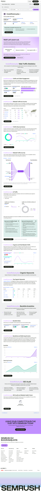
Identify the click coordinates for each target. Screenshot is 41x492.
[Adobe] (2, 470)
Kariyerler (18, 454)
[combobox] (24, 9)
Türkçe (38, 470)
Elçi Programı (34, 453)
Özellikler (2, 452)
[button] (30, 4)
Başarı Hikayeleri (3, 458)
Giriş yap (29, 1)
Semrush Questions (19, 452)
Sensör (10, 462)
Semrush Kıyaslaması (4, 457)
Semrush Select (19, 457)
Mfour (9, 457)
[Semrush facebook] (4, 468)
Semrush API (26, 453)
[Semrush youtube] (3, 468)
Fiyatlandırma (3, 454)
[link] (6, 4)
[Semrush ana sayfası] (3, 1)
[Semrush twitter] (5, 468)
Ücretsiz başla (35, 1)
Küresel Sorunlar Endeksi (20, 458)
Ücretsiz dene (4, 445)
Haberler (18, 453)
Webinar (33, 452)
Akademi (25, 452)
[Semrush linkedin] (1, 468)
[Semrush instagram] (2, 468)
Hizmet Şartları (26, 470)
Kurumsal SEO (11, 452)
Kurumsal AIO (11, 453)
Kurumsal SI (10, 454)
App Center (10, 458)
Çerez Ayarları (31, 470)
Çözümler (2, 453)
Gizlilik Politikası (20, 470)
